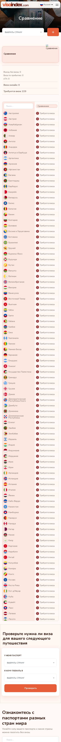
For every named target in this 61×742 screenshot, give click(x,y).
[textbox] (23, 32)
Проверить (30, 688)
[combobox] (23, 32)
